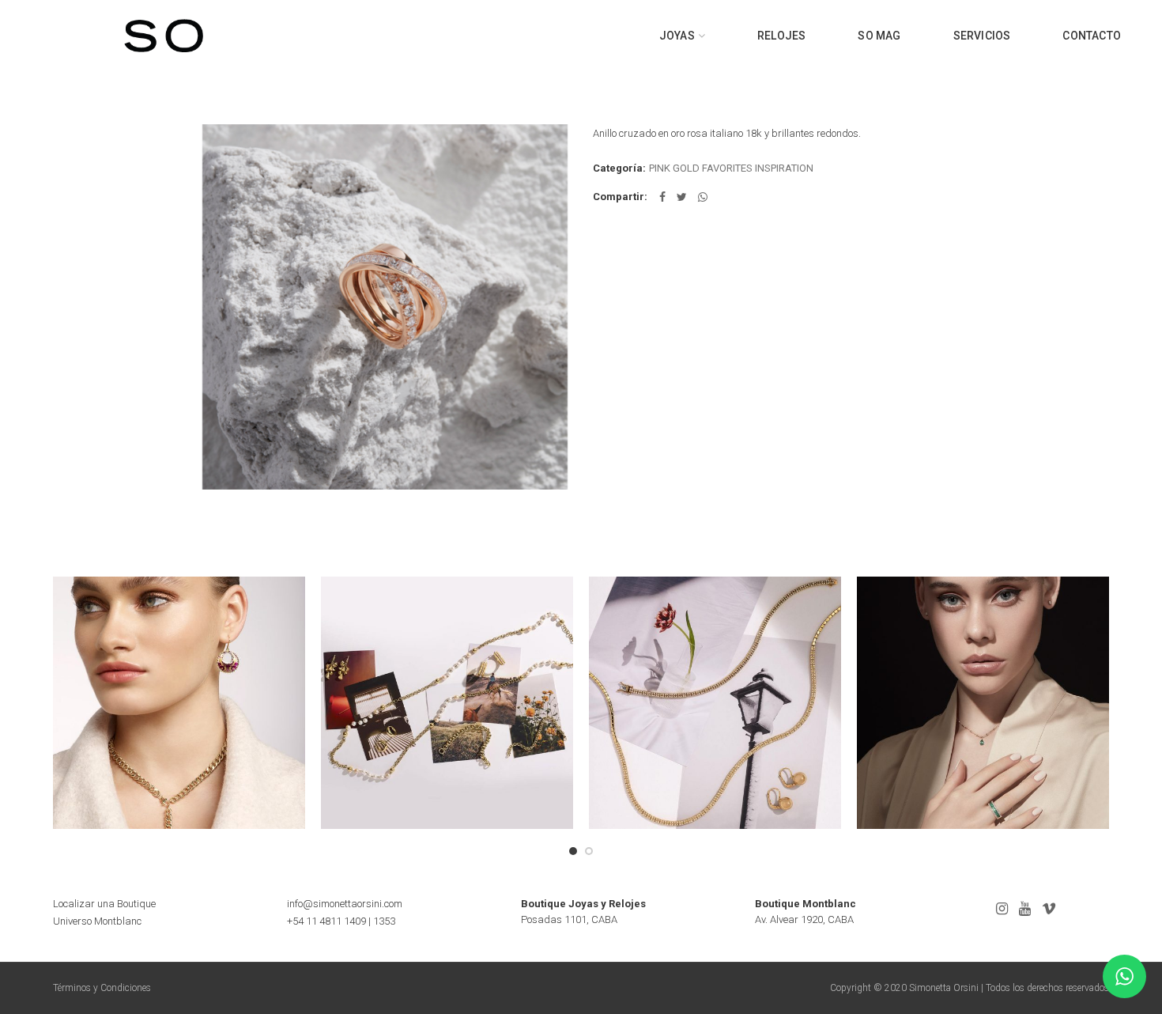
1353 (384, 921)
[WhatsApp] (702, 197)
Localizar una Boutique (104, 904)
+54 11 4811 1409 (326, 921)
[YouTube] (1024, 908)
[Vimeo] (1049, 908)
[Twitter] (681, 197)
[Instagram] (1001, 908)
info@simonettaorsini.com (344, 904)
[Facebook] (662, 197)
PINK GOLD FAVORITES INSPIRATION (731, 168)
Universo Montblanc (97, 921)
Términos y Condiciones (102, 987)
